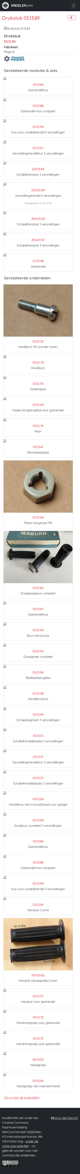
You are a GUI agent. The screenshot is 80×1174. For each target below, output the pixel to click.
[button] (71, 17)
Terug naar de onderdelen (21, 1097)
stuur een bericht (66, 1118)
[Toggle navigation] (73, 5)
